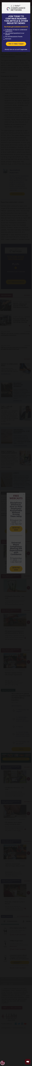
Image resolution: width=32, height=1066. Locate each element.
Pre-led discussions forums (13, 36)
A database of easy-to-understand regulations (16, 30)
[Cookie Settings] (2, 1063)
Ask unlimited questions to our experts (14, 33)
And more (8, 39)
